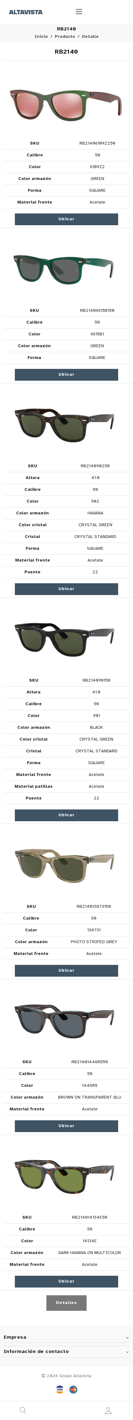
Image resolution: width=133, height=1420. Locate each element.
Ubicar (66, 219)
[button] (66, 100)
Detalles (66, 1303)
